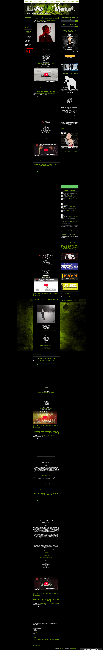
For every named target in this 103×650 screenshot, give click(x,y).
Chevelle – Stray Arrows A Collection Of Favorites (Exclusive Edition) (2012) (46, 432)
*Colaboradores (40, 1)
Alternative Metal (47, 20)
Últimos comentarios (69, 190)
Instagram (52, 392)
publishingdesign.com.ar (74, 648)
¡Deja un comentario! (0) (37, 87)
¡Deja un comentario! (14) (37, 427)
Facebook (45, 392)
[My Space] (51, 330)
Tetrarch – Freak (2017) (69, 203)
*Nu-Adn (38, 360)
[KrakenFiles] (40, 63)
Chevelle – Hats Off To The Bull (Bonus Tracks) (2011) (46, 600)
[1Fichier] (52, 63)
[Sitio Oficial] (39, 330)
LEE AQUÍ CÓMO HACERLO (69, 239)
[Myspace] (43, 632)
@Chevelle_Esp (46, 555)
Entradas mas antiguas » (37, 645)
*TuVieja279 (39, 20)
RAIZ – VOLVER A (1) (69, 192)
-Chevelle (42, 20)
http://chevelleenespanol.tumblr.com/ (46, 558)
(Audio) (39, 633)
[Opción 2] (46, 276)
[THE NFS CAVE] (69, 67)
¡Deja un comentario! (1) (37, 160)
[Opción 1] (42, 276)
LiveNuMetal (61, 648)
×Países (35, 1)
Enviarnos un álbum (71, 1)
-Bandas (26, 1)
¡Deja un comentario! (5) (37, 489)
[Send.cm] (48, 63)
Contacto (77, 1)
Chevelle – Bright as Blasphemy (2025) (46, 18)
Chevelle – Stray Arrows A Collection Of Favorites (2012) (46, 493)
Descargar (34, 637)
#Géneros (30, 1)
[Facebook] (43, 330)
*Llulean (38, 603)
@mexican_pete (46, 552)
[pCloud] (47, 408)
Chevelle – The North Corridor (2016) (46, 299)
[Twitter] (54, 330)
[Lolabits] (51, 408)
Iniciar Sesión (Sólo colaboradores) (61, 1)
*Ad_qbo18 (38, 435)
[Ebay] (46, 475)
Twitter (49, 392)
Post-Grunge (51, 603)
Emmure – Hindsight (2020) (70, 195)
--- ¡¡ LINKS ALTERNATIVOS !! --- (49, 1)
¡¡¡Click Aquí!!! (69, 230)
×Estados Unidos (53, 20)
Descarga (46, 484)
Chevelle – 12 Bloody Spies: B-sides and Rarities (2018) (46, 164)
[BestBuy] (43, 475)
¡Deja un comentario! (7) (37, 354)
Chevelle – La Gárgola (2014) (46, 358)
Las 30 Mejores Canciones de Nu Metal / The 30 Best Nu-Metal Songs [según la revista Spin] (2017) (69, 246)
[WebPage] (39, 632)
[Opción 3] (50, 276)
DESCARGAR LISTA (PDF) (29, 50)
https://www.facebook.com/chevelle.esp (46, 557)
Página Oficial (41, 392)
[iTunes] (49, 475)
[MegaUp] (44, 63)
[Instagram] (47, 330)
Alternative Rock (46, 435)
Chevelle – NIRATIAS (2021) (46, 91)
